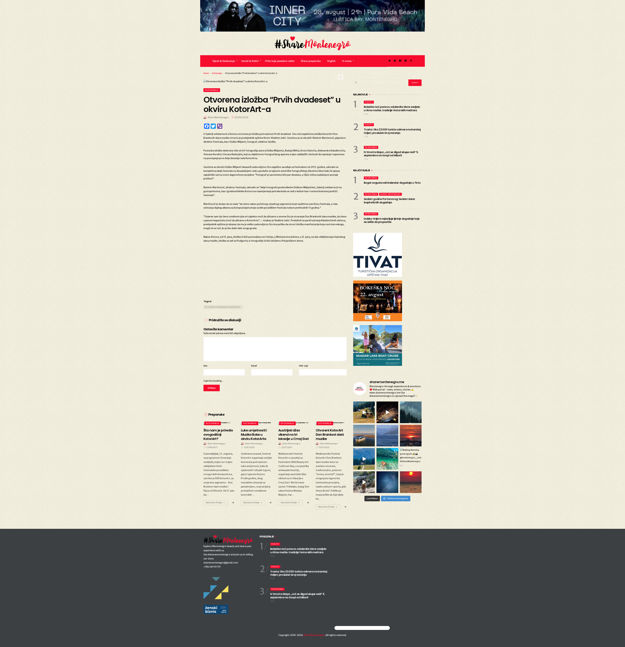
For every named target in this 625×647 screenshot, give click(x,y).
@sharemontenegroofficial (348, 627)
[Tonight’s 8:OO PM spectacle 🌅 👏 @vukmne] (411, 435)
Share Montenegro (313, 635)
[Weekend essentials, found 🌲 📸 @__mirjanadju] (411, 412)
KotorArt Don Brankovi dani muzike (222, 307)
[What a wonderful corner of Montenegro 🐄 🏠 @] (364, 412)
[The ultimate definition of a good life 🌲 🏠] (364, 459)
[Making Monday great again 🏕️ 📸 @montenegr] (411, 459)
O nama (347, 61)
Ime (205, 366)
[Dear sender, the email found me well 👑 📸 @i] (387, 435)
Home (206, 73)
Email (254, 366)
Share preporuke (311, 61)
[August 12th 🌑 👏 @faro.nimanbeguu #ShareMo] (411, 482)
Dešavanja (217, 73)
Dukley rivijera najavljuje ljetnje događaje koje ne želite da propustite (391, 220)
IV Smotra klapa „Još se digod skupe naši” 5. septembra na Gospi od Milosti (391, 153)
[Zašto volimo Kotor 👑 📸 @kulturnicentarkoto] (387, 412)
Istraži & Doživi (250, 61)
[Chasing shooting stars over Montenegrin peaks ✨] (387, 482)
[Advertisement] (275, 270)
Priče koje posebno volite (279, 61)
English (331, 61)
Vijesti (369, 102)
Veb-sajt (303, 366)
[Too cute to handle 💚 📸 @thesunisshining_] (364, 482)
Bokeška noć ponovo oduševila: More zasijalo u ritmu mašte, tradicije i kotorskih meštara (392, 108)
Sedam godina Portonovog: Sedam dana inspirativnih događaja (389, 200)
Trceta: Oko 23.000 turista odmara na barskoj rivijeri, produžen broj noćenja (392, 131)
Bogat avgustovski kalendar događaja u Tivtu (392, 183)
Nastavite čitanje (214, 502)
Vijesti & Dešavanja (223, 61)
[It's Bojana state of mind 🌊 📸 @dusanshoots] (364, 435)
